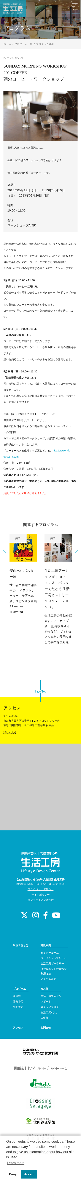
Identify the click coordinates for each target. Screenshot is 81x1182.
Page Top (40, 691)
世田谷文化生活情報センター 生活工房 (13, 8)
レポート (46, 1001)
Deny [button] (13, 1174)
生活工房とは (21, 945)
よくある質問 (48, 978)
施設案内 (46, 945)
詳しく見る (9, 732)
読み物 (44, 988)
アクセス (18, 1027)
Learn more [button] (15, 1163)
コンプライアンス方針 (41, 899)
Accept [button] (29, 1174)
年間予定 (18, 1006)
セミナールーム (50, 952)
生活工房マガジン (51, 996)
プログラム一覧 (23, 44)
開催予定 (18, 1001)
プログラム (19, 988)
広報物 (44, 1017)
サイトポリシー (41, 894)
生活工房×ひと (49, 1012)
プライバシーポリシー (41, 889)
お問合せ (46, 1027)
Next (75, 550)
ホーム (7, 44)
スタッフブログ (50, 1006)
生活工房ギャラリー (52, 963)
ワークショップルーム (54, 958)
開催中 (17, 996)
